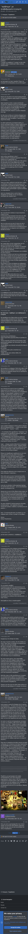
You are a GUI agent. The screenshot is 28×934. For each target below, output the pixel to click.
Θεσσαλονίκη (10, 76)
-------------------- (12, 529)
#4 (26, 154)
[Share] (24, 30)
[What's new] (23, 2)
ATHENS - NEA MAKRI (12, 420)
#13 (26, 423)
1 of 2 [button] (9, 833)
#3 (26, 94)
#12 (26, 386)
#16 (26, 583)
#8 (26, 290)
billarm (3, 11)
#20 (26, 822)
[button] (2, 2)
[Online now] (4, 73)
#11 (26, 366)
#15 (26, 546)
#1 (26, 29)
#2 (26, 79)
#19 (26, 702)
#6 (26, 210)
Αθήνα (9, 307)
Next (14, 833)
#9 (26, 310)
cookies (15, 916)
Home (2, 902)
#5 (26, 180)
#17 (26, 615)
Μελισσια (9, 151)
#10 (26, 334)
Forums (2, 905)
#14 (26, 532)
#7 (26, 241)
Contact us (3, 907)
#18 (26, 636)
